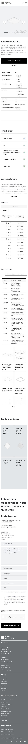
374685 (5, 318)
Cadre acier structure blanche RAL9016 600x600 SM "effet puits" (17, 304)
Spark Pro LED (4, 718)
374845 (5, 294)
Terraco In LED (4, 715)
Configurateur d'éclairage (7, 734)
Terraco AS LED (5, 713)
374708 (5, 283)
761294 (5, 333)
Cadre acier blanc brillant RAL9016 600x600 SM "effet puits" (17, 342)
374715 (5, 288)
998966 (6, 302)
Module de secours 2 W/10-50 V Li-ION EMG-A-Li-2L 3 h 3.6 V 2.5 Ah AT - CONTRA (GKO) (17, 335)
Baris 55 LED (4, 706)
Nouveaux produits (9, 695)
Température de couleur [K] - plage (19, 216)
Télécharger (4, 688)
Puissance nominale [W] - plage (7, 216)
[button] (23, 3)
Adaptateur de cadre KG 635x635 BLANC (17, 295)
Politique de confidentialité (7, 731)
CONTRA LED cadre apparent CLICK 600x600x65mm (16, 290)
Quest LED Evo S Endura (7, 699)
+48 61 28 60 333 (7, 525)
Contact (3, 690)
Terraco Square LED (6, 711)
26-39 (9, 223)
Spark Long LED (5, 720)
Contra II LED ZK (5, 708)
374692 (6, 308)
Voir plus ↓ (14, 196)
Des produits (4, 679)
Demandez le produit (14, 60)
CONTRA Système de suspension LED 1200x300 (17, 309)
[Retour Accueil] (7, 3)
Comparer (14, 206)
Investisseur (4, 683)
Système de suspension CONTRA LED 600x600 (17, 319)
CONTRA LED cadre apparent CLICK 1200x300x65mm (16, 284)
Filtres (5, 210)
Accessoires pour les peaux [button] (16, 274)
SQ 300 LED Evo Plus (6, 704)
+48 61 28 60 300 (5, 659)
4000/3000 (20, 223)
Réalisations (4, 681)
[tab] (6, 32)
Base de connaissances (7, 729)
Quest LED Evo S (5, 702)
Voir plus (14, 406)
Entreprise (3, 686)
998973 (6, 340)
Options (14, 65)
